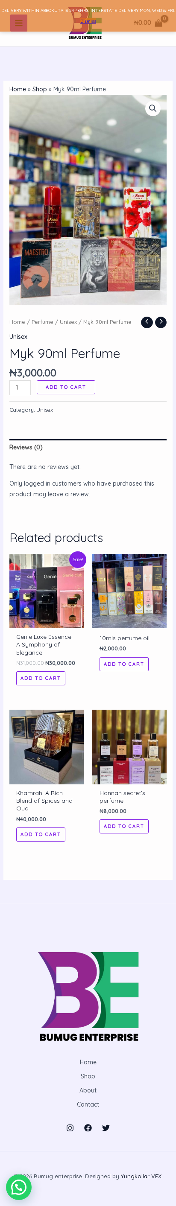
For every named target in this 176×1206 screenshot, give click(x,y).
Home (17, 89)
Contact (88, 1104)
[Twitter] (106, 1128)
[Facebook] (88, 1128)
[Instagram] (70, 1128)
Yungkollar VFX (141, 1176)
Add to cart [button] (41, 678)
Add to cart (66, 387)
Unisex (68, 321)
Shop (39, 89)
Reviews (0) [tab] (26, 447)
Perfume (42, 321)
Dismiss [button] (88, 21)
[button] (153, 108)
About (88, 1090)
